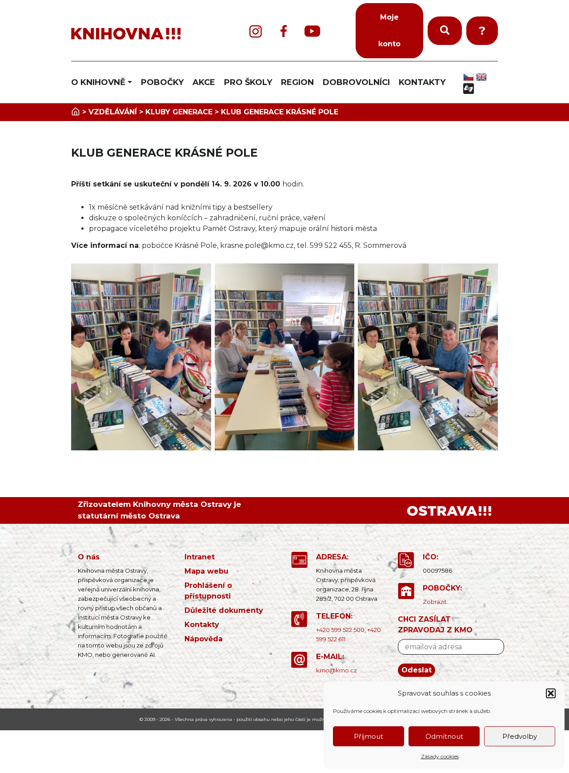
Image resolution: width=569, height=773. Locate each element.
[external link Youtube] (313, 31)
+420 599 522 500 (340, 629)
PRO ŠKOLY (248, 82)
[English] (482, 77)
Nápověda (203, 639)
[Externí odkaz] (449, 510)
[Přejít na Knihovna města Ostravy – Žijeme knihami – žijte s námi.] (75, 112)
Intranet (199, 557)
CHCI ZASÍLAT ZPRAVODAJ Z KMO (435, 624)
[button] (550, 693)
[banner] (142, 34)
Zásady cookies (440, 756)
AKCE (203, 82)
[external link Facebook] (283, 31)
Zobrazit (435, 601)
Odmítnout (444, 736)
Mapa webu (206, 571)
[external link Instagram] (255, 31)
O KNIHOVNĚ (98, 82)
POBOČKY (162, 82)
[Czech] (469, 77)
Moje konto (389, 30)
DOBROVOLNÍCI (356, 82)
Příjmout (368, 736)
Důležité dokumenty (223, 610)
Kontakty (201, 624)
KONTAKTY (422, 82)
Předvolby (519, 736)
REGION (297, 82)
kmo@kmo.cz (336, 670)
